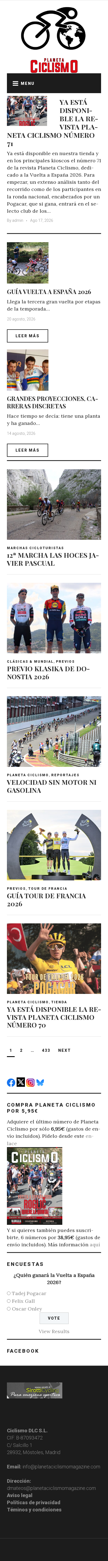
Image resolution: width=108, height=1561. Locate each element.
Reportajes (65, 775)
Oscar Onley (27, 1309)
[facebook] (12, 1085)
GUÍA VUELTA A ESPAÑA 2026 (49, 291)
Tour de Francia (47, 889)
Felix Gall (23, 1301)
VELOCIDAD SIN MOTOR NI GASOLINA (51, 786)
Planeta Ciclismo (28, 775)
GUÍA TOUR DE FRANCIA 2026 (46, 899)
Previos (65, 662)
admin (17, 220)
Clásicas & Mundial (30, 662)
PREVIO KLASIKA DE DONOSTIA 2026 (48, 672)
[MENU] (14, 83)
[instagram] (31, 1085)
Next (64, 1050)
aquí (95, 1244)
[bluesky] (41, 1085)
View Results (54, 1331)
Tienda (59, 1002)
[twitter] (21, 1085)
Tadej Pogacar (29, 1293)
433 (46, 1050)
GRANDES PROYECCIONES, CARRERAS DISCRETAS (52, 402)
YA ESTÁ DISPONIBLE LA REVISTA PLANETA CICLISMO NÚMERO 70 (54, 1017)
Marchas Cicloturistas (35, 548)
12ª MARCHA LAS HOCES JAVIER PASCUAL (53, 559)
